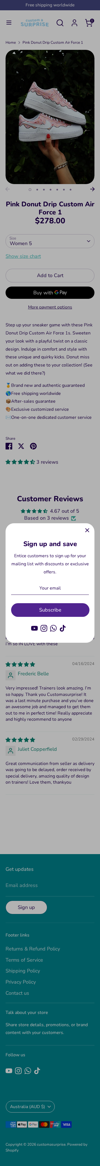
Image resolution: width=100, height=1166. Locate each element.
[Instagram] (44, 628)
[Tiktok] (62, 628)
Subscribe (50, 610)
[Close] (87, 530)
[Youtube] (34, 628)
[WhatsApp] (53, 628)
